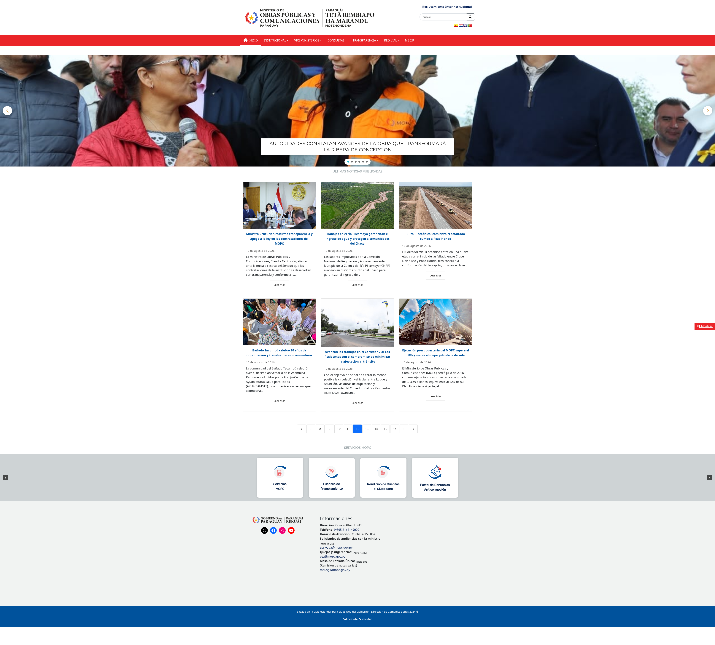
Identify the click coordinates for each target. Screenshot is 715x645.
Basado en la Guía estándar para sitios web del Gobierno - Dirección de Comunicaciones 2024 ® (357, 611)
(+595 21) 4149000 (346, 530)
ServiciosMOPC (280, 486)
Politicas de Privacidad (357, 619)
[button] (357, 146)
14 (376, 429)
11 (348, 429)
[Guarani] (461, 25)
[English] (465, 25)
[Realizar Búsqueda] (470, 16)
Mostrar (706, 326)
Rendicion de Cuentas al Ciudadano (383, 486)
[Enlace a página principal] (310, 17)
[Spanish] (456, 25)
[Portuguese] (470, 25)
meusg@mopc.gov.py (335, 570)
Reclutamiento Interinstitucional (447, 7)
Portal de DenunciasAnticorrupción (435, 487)
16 (394, 429)
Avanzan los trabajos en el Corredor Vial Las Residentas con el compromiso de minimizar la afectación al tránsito (357, 357)
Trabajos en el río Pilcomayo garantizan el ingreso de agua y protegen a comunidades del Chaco (357, 239)
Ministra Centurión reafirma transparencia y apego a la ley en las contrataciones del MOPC (279, 239)
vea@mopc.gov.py (332, 556)
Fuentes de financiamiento (332, 486)
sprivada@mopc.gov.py (336, 547)
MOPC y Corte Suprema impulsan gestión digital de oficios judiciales (357, 146)
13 (366, 429)
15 (385, 429)
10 (339, 429)
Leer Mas (279, 285)
